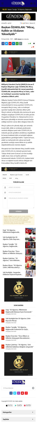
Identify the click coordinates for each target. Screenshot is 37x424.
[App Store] (9, 405)
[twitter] (6, 43)
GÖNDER (18, 211)
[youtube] (22, 393)
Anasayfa (4, 23)
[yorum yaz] (20, 43)
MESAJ (4, 178)
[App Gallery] (27, 405)
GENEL (9, 23)
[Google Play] (18, 405)
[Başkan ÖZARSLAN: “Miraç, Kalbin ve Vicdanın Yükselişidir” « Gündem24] (18, 3)
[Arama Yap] (34, 3)
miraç (16, 178)
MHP (10, 178)
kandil (27, 174)
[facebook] (3, 43)
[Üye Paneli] (31, 3)
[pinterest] (13, 43)
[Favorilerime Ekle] (34, 43)
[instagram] (18, 393)
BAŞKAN (5, 174)
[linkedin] (10, 43)
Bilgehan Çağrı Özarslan (16, 174)
